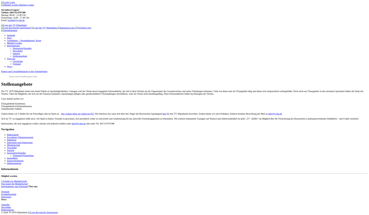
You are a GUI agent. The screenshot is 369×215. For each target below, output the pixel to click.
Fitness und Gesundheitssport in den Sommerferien (24, 71)
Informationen (13, 46)
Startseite (11, 35)
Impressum (6, 197)
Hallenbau (11, 140)
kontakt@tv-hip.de (16, 20)
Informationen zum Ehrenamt (14, 186)
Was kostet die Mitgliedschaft (14, 184)
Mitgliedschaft (13, 145)
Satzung (16, 53)
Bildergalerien (7, 210)
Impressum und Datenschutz (20, 142)
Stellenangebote (20, 56)
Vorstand (17, 64)
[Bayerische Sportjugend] (43, 212)
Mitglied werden (14, 43)
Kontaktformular (8, 194)
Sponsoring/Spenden (22, 48)
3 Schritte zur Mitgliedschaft (14, 181)
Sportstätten (12, 158)
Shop (9, 38)
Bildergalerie (13, 135)
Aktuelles (5, 204)
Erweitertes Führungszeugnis (20, 137)
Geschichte (18, 61)
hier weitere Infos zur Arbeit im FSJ (77, 114)
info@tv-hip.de (275, 114)
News (9, 66)
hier (164, 114)
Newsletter (17, 51)
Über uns (11, 59)
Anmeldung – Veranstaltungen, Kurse (24, 40)
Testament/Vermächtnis (23, 155)
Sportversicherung (15, 161)
